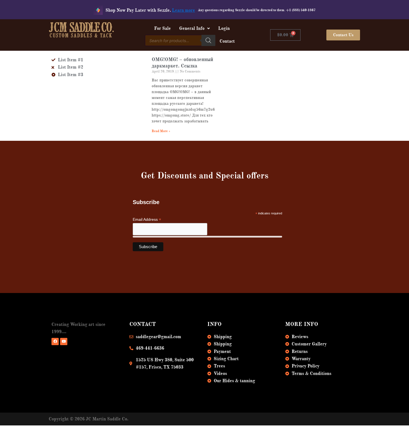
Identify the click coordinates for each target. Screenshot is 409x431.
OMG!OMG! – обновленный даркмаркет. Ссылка (182, 62)
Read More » (161, 131)
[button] (194, 28)
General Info (191, 28)
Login (224, 28)
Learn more (183, 10)
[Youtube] (63, 341)
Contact (227, 41)
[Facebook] (55, 341)
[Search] (208, 40)
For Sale (162, 28)
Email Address (147, 219)
